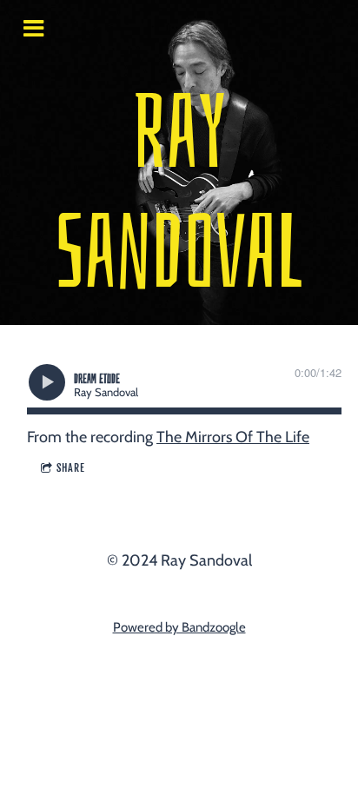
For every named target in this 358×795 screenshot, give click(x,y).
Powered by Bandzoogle (179, 627)
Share (70, 467)
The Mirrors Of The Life (232, 437)
